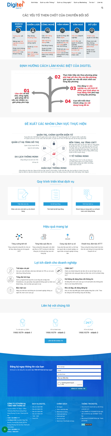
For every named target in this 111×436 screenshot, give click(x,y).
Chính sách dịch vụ (62, 414)
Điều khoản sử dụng (62, 411)
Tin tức (91, 2)
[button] (55, 340)
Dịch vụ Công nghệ (64, 2)
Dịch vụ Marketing (80, 2)
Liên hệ (100, 2)
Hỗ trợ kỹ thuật (61, 418)
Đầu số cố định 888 (37, 407)
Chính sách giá (61, 416)
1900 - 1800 (35, 416)
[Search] (102, 7)
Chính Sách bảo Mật (62, 409)
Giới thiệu (34, 2)
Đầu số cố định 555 (37, 409)
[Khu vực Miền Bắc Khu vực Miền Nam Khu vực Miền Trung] (79, 378)
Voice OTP (35, 418)
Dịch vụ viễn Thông (47, 2)
